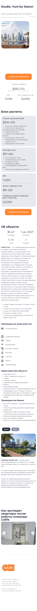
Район (6, 429)
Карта (15, 429)
